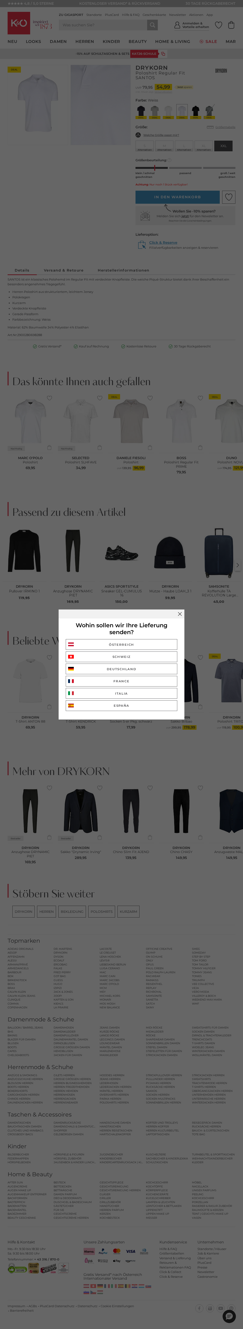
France (121, 681)
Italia (121, 693)
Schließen (179, 613)
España (121, 705)
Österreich (121, 644)
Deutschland (121, 669)
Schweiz (121, 657)
